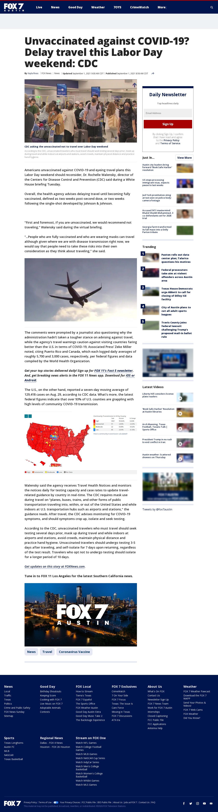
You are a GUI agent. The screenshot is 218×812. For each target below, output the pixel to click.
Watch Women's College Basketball (89, 775)
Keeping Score (48, 695)
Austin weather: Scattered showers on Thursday (156, 456)
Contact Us (154, 695)
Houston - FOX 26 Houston (55, 746)
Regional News (51, 738)
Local (7, 691)
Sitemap (8, 715)
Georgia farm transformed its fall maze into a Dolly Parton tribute (157, 229)
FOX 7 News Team (158, 703)
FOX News (46, 73)
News (57, 73)
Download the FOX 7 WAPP (194, 697)
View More (184, 158)
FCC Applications (157, 724)
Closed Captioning (158, 715)
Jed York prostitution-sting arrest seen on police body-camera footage (157, 197)
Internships (154, 711)
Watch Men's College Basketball (87, 768)
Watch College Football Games (88, 748)
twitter (190, 803)
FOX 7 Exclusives (124, 686)
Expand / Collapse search (212, 7)
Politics (8, 703)
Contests (45, 711)
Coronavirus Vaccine (74, 652)
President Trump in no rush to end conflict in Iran (157, 441)
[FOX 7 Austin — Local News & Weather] (15, 7)
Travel (47, 652)
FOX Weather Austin (87, 707)
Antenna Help (155, 728)
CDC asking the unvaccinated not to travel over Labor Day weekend (66, 146)
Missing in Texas (121, 711)
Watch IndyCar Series (87, 762)
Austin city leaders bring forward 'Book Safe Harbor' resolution (157, 167)
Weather (190, 686)
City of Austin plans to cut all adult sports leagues (176, 311)
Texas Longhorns (13, 742)
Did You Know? (191, 718)
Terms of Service (170, 143)
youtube (204, 803)
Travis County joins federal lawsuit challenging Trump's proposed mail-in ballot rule (176, 329)
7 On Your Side (120, 695)
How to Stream (84, 691)
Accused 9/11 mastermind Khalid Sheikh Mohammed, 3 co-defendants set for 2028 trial (157, 214)
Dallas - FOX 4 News (51, 742)
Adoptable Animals (50, 707)
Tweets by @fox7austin (157, 509)
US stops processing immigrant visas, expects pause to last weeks (155, 182)
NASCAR (8, 755)
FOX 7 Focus (119, 699)
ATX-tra (116, 720)
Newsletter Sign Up (158, 699)
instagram (197, 803)
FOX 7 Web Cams (193, 709)
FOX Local (83, 686)
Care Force (118, 707)
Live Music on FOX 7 (51, 703)
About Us (155, 686)
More (162, 7)
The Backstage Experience (90, 720)
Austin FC (9, 746)
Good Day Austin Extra (88, 711)
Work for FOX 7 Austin (160, 707)
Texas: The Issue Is (122, 703)
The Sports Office (85, 703)
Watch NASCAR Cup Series (90, 758)
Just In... (148, 157)
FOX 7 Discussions (122, 715)
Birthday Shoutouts (50, 691)
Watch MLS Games (86, 784)
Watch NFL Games (86, 742)
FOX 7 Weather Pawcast (196, 691)
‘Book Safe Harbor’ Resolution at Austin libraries (158, 410)
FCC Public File (156, 720)
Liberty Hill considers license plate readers (158, 395)
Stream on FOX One (91, 738)
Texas (7, 699)
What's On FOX (156, 691)
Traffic (7, 695)
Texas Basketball (13, 759)
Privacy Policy (172, 140)
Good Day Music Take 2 (89, 715)
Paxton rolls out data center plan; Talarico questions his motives (176, 258)
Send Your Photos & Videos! (194, 704)
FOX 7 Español (84, 699)
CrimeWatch (118, 691)
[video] (184, 397)
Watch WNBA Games (87, 780)
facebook (184, 803)
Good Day (47, 686)
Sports (9, 738)
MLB (6, 751)
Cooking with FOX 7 (51, 699)
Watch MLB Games (86, 754)
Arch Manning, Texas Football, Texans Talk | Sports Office (154, 427)
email (211, 803)
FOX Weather (190, 713)
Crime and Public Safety (17, 707)
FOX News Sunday (14, 711)
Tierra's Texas (83, 695)
